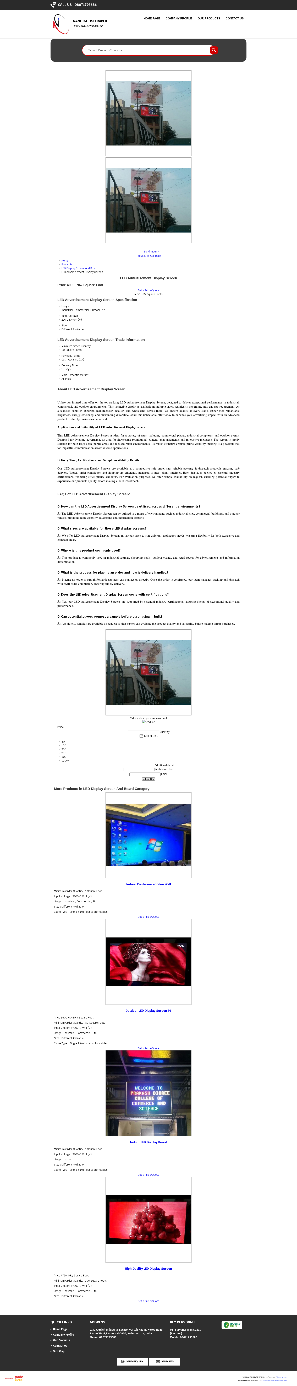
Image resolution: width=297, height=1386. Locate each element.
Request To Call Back (148, 255)
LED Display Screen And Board (79, 268)
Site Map (58, 1351)
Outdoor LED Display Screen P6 (148, 1011)
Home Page (152, 18)
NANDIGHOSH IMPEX (90, 23)
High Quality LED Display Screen (148, 1269)
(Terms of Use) (281, 1377)
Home (65, 260)
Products (67, 264)
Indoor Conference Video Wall (148, 884)
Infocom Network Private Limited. (274, 1380)
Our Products (209, 18)
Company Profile (179, 18)
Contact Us (235, 18)
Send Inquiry (151, 251)
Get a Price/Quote (148, 290)
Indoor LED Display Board (148, 1142)
